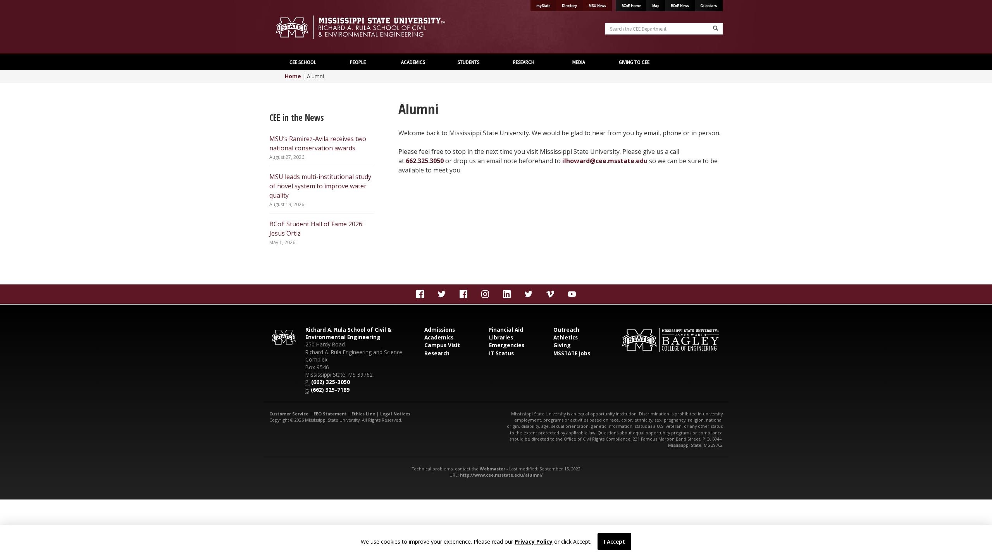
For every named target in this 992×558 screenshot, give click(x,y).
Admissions (439, 329)
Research (437, 353)
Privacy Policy (534, 541)
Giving (562, 345)
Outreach (566, 329)
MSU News (597, 5)
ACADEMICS (413, 62)
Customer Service (288, 414)
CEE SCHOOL (302, 62)
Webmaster (492, 469)
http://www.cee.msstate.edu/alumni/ (501, 475)
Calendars (709, 5)
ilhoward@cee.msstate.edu (605, 161)
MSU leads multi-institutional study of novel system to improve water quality (320, 186)
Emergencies (506, 345)
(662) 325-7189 (330, 389)
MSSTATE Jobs (571, 353)
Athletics (565, 337)
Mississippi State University (288, 27)
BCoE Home (631, 5)
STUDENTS (468, 62)
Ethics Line (363, 414)
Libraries (501, 337)
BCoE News (680, 5)
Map (655, 5)
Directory (569, 5)
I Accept (614, 541)
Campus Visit (442, 345)
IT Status (501, 353)
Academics (438, 337)
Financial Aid (506, 329)
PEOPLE (358, 62)
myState (543, 5)
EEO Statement (329, 414)
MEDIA (578, 62)
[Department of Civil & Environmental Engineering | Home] (379, 27)
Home (293, 76)
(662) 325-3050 (330, 382)
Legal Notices (395, 414)
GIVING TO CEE (634, 62)
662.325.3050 (425, 161)
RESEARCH (523, 62)
